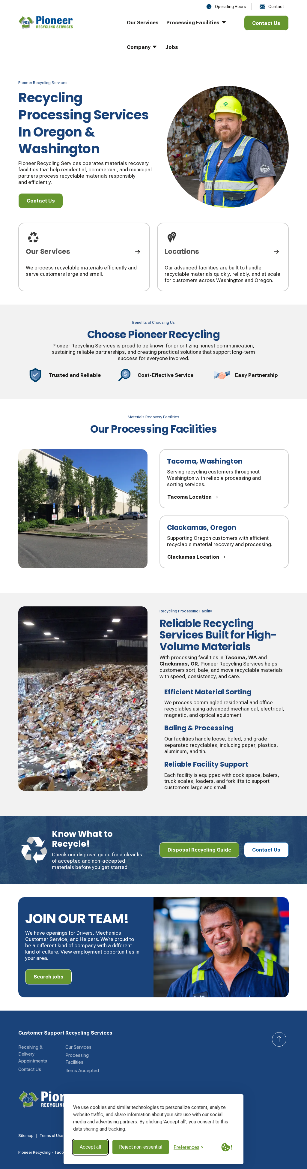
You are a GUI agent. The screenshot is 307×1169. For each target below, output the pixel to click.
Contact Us (29, 1069)
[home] (63, 40)
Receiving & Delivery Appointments (32, 1054)
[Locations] (223, 257)
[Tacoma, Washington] (224, 479)
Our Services (78, 1047)
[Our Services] (84, 257)
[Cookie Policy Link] (226, 1147)
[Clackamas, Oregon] (224, 542)
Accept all (90, 1147)
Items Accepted (82, 1070)
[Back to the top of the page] (279, 1039)
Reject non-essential (140, 1147)
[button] (192, 27)
